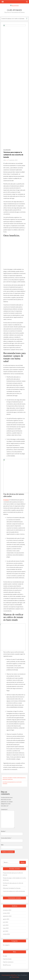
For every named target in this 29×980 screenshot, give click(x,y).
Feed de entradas (7, 959)
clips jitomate (14, 10)
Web (2, 844)
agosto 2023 (6, 919)
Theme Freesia (15, 977)
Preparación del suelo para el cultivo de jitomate (13, 874)
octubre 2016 (6, 934)
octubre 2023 (6, 913)
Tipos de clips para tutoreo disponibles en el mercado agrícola (14, 778)
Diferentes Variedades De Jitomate (11, 888)
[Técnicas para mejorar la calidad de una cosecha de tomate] (21, 18)
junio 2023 (5, 925)
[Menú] (2, 1)
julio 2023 (5, 922)
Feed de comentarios (8, 962)
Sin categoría (7, 149)
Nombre (3, 831)
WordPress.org (7, 965)
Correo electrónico (6, 838)
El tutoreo (6, 499)
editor (4, 160)
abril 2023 (5, 931)
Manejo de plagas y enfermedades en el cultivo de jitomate (14, 879)
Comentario (4, 809)
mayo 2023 (6, 928)
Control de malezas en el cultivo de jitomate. (12, 782)
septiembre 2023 (7, 916)
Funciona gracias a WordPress (9, 975)
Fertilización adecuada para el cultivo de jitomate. (13, 884)
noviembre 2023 (7, 910)
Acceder (5, 956)
